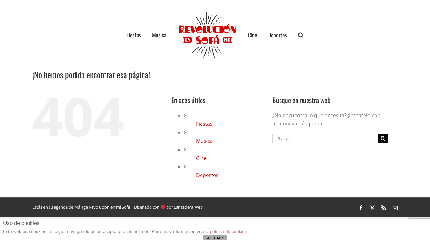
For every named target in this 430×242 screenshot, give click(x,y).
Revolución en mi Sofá (109, 207)
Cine (201, 158)
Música (204, 140)
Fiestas (204, 123)
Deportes (207, 175)
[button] (289, 35)
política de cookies (228, 231)
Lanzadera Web (188, 207)
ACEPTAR (215, 238)
